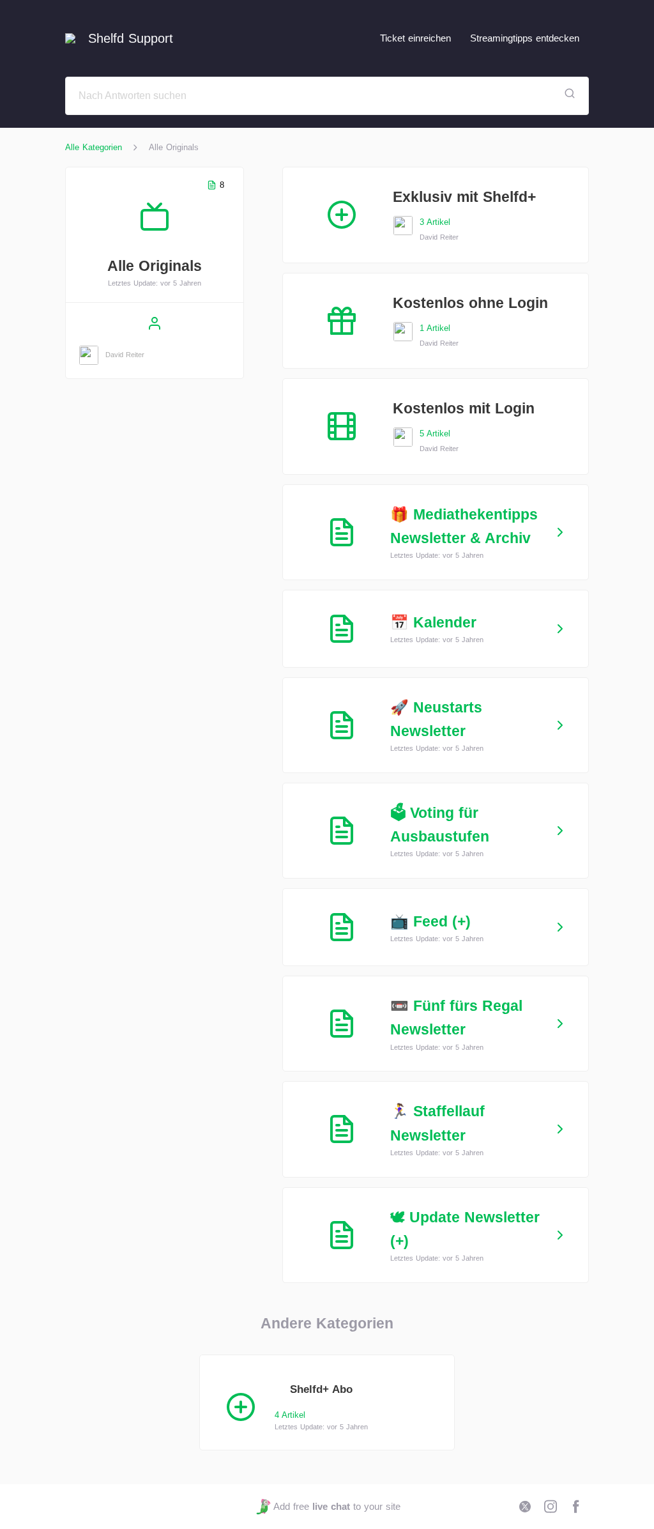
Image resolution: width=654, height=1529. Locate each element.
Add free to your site (336, 1506)
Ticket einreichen (415, 38)
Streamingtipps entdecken (524, 38)
